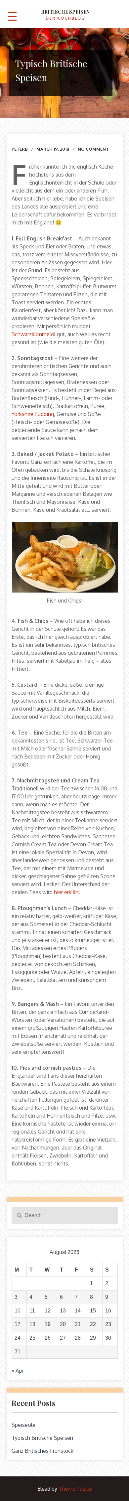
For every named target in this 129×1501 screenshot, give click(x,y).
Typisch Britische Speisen (42, 1437)
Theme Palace (75, 1488)
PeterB (20, 149)
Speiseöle (23, 1425)
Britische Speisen (65, 12)
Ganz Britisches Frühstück (42, 1450)
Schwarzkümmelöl (34, 334)
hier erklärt (66, 892)
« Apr (17, 1370)
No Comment (93, 149)
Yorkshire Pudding (33, 414)
